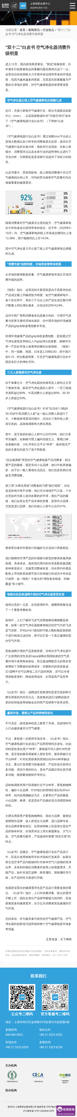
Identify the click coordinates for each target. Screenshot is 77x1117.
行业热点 (48, 30)
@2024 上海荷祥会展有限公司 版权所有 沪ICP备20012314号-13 (38, 1106)
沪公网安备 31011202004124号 (38, 1110)
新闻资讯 (34, 30)
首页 (22, 30)
